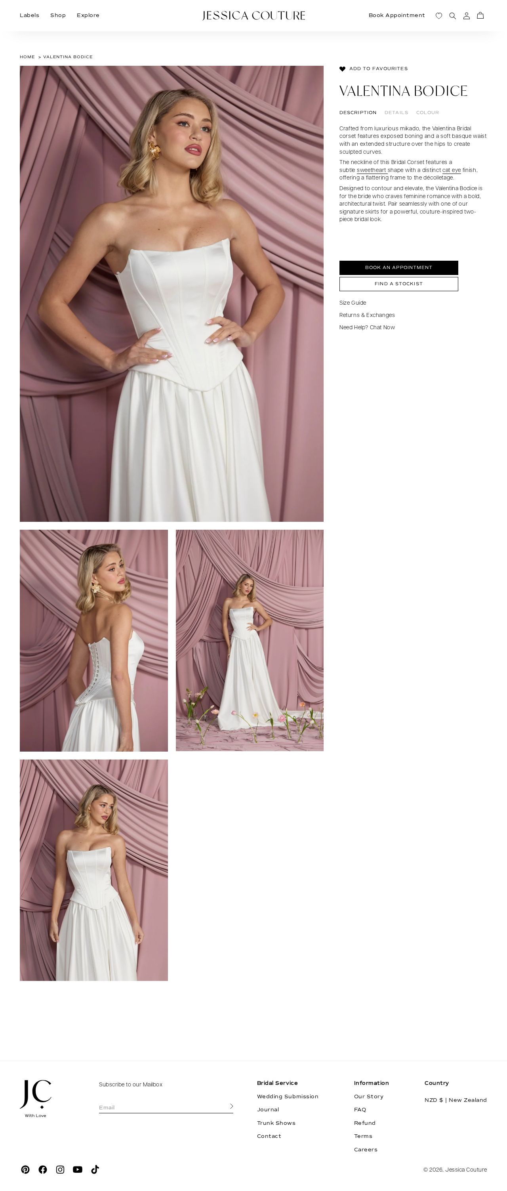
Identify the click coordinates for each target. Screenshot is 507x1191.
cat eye (451, 171)
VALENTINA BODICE (68, 56)
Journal (268, 1110)
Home (27, 56)
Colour (428, 112)
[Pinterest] (25, 1169)
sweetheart (372, 171)
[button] (480, 16)
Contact (269, 1136)
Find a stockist (399, 283)
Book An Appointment (399, 268)
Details (396, 112)
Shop (58, 15)
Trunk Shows (276, 1123)
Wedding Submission (287, 1097)
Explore (88, 15)
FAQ (360, 1110)
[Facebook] (42, 1169)
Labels (29, 15)
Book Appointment (397, 15)
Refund (365, 1123)
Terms (363, 1136)
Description (358, 112)
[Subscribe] (231, 1106)
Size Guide (352, 303)
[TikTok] (95, 1169)
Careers (366, 1150)
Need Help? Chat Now (367, 328)
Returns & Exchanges (367, 316)
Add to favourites (378, 68)
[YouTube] (77, 1169)
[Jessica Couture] (47, 1098)
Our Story (369, 1097)
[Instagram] (60, 1169)
